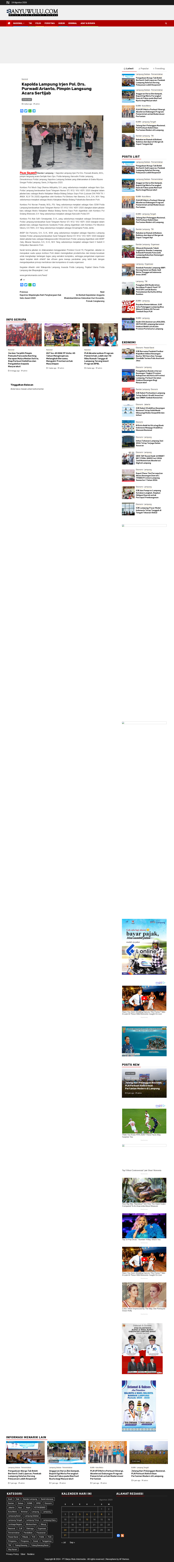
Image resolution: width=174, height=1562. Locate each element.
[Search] (166, 23)
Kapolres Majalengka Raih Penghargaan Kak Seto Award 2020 (40, 295)
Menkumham (31, 1524)
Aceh (10, 1499)
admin (37, 104)
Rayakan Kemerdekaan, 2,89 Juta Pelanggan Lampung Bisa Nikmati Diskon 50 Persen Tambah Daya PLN (150, 308)
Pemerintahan (157, 74)
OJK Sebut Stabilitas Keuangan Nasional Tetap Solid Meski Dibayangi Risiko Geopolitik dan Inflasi (150, 411)
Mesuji (43, 1524)
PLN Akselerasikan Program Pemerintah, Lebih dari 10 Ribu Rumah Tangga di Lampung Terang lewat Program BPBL (98, 358)
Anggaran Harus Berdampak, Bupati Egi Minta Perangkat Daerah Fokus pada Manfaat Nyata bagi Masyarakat (149, 97)
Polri (38, 23)
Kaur (20, 1507)
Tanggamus (47, 1541)
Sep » (72, 1542)
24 (65, 1530)
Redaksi (30, 1554)
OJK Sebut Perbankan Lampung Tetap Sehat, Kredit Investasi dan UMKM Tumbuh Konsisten (150, 395)
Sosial (35, 1541)
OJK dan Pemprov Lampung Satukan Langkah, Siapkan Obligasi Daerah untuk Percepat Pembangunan (148, 494)
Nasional (18, 23)
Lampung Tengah (149, 122)
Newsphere (111, 1559)
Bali (17, 1499)
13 (87, 1519)
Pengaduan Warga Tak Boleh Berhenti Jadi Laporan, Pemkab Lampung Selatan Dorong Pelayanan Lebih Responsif (150, 81)
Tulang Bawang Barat (40, 1545)
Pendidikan (28, 1533)
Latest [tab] (129, 68)
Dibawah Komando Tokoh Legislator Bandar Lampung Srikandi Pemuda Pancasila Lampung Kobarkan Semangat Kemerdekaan (150, 253)
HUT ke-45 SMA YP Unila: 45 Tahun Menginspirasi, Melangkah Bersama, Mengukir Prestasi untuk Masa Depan (60, 358)
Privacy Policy (12, 1554)
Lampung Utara (49, 1520)
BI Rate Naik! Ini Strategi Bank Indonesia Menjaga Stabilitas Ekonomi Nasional (150, 427)
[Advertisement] (87, 45)
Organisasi (155, 244)
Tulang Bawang (21, 1545)
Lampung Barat (14, 1516)
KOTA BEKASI (39, 1507)
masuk (24, 389)
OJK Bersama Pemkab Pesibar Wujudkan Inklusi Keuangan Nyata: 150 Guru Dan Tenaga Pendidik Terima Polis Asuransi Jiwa (150, 356)
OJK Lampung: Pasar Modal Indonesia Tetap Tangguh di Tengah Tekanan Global (148, 510)
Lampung (140, 264)
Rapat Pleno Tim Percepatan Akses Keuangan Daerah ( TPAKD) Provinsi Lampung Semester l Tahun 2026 (149, 476)
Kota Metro (146, 106)
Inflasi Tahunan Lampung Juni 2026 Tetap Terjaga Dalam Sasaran (149, 443)
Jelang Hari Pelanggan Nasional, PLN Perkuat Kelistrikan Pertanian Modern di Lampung (150, 128)
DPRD (38, 1503)
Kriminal (72, 23)
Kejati (28, 1507)
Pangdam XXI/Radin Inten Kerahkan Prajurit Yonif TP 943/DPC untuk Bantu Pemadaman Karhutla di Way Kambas (149, 289)
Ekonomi (139, 348)
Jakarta (147, 404)
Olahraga (30, 1529)
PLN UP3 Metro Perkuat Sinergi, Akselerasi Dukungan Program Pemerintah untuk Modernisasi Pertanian (150, 113)
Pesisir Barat (149, 348)
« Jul (64, 1542)
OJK (20, 1529)
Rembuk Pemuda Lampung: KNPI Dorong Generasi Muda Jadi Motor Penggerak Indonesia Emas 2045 (150, 271)
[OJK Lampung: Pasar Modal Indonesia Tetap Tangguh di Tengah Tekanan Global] (128, 509)
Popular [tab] (145, 68)
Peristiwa (50, 23)
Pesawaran (41, 1533)
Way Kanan (12, 1550)
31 (65, 1535)
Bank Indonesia (47, 1499)
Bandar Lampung (143, 136)
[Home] (9, 23)
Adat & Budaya (88, 23)
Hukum (61, 23)
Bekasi (20, 1503)
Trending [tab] (160, 68)
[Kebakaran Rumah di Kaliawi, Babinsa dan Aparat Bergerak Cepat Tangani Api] (128, 140)
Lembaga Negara (15, 1524)
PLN (33, 1537)
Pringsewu (12, 1541)
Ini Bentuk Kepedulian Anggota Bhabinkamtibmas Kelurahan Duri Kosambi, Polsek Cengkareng (84, 296)
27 (87, 1530)
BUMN (138, 106)
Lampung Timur (32, 1520)
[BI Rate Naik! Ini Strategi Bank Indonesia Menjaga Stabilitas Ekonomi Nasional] (128, 426)
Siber (23, 1554)
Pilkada (25, 1537)
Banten (11, 1503)
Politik (41, 1537)
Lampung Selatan (143, 74)
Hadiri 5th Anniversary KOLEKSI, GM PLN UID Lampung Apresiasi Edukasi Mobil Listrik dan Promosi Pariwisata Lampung (150, 325)
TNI (30, 23)
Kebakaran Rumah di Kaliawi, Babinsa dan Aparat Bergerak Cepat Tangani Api (149, 142)
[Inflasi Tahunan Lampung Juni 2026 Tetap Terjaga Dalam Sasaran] (128, 442)
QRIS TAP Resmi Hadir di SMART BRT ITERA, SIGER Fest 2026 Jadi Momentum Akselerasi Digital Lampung (150, 459)
